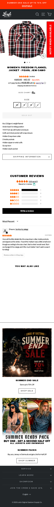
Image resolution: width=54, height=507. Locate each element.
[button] (24, 77)
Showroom (26, 482)
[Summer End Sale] (27, 352)
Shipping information (27, 157)
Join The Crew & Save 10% (26, 488)
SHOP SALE (27, 391)
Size (27, 100)
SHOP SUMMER (27, 461)
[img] (7, 236)
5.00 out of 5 (33, 182)
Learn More (26, 475)
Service (26, 469)
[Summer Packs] (27, 422)
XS (17, 105)
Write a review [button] (27, 211)
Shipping (20, 85)
